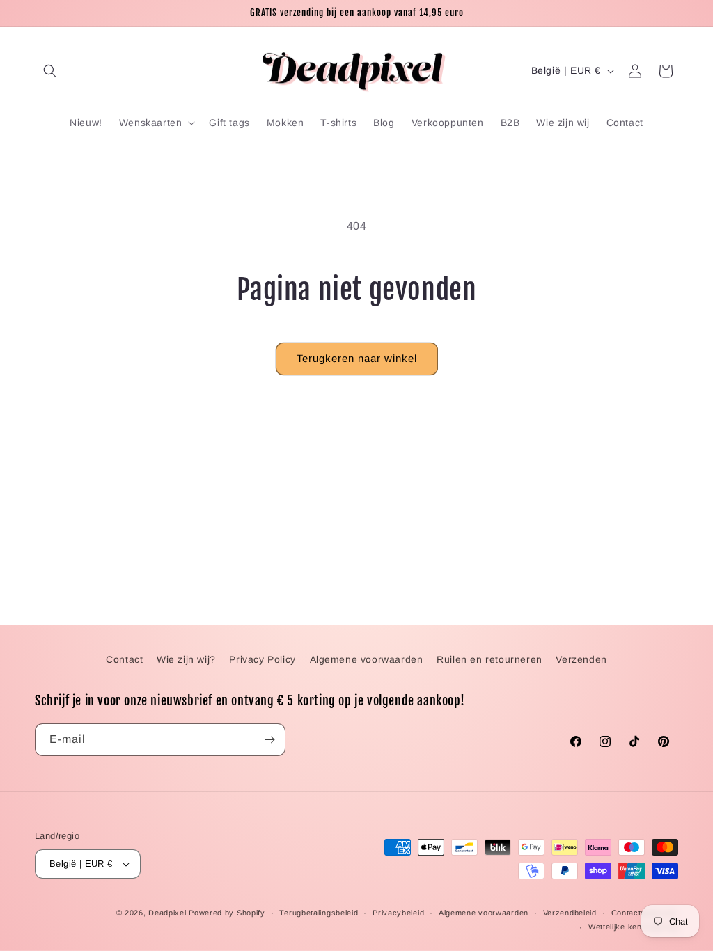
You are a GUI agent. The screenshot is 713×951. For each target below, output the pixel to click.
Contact (124, 659)
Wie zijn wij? (186, 659)
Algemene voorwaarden (366, 659)
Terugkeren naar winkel (357, 358)
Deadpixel (167, 913)
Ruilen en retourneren (489, 659)
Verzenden (581, 659)
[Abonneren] (269, 739)
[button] (50, 71)
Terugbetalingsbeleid (318, 913)
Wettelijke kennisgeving (633, 926)
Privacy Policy (262, 659)
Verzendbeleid (570, 913)
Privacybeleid (398, 913)
